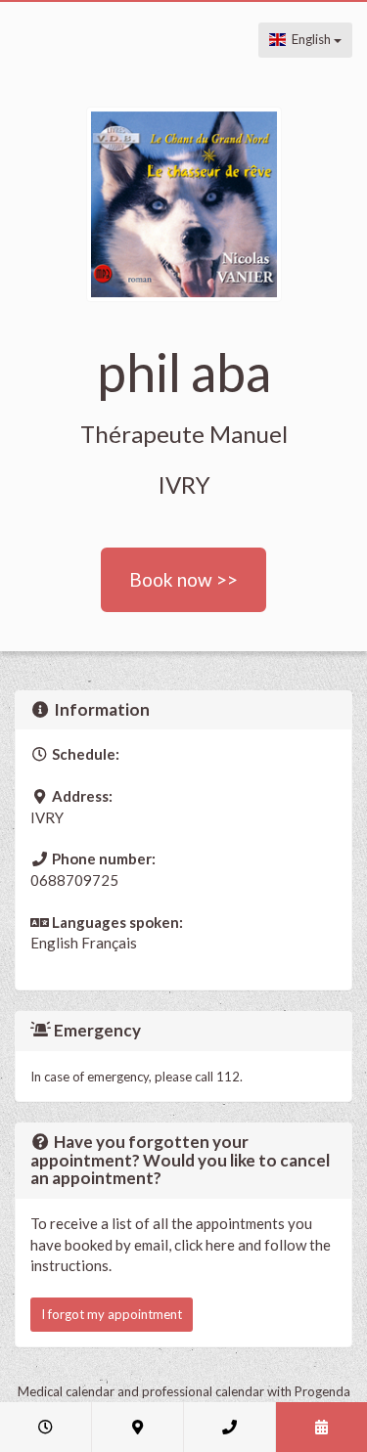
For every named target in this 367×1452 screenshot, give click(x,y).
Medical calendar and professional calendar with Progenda (184, 1391)
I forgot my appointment (111, 1314)
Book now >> (183, 579)
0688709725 (74, 880)
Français (109, 942)
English (310, 39)
